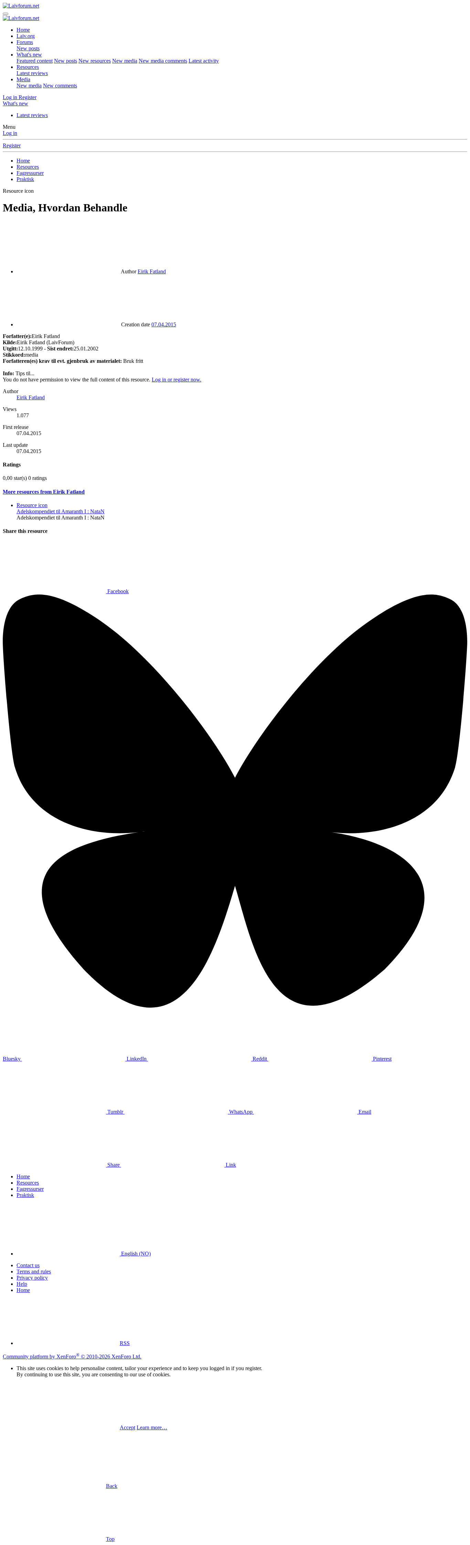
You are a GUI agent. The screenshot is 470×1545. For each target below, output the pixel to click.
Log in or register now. (176, 379)
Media (23, 79)
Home (23, 30)
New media (124, 61)
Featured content (35, 61)
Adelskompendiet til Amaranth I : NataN (61, 511)
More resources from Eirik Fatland (44, 492)
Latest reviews (32, 73)
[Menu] (5, 14)
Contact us (28, 1265)
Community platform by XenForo (72, 1356)
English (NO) (135, 1254)
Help (22, 1284)
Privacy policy (32, 1278)
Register (12, 145)
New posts (28, 48)
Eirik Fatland (152, 271)
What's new (29, 54)
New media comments (163, 61)
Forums (25, 42)
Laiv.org (26, 36)
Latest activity (204, 61)
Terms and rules (34, 1271)
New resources (94, 61)
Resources (28, 67)
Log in (10, 133)
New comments (60, 85)
